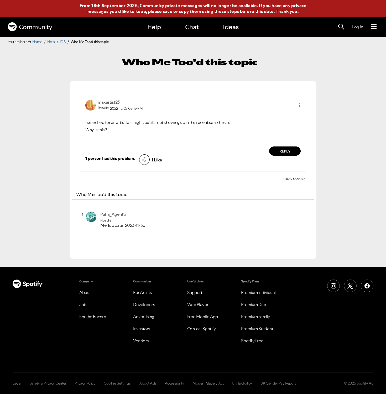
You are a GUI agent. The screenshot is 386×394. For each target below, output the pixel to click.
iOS (63, 41)
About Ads (148, 383)
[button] (299, 105)
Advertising (143, 316)
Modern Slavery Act (207, 383)
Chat (192, 27)
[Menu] (373, 26)
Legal (17, 383)
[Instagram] (333, 286)
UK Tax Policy (242, 383)
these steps (226, 11)
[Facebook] (367, 286)
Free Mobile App (202, 316)
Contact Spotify (201, 329)
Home (37, 41)
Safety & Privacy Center (48, 383)
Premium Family (255, 316)
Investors (141, 329)
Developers (144, 304)
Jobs (83, 304)
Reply (285, 151)
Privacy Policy (85, 383)
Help (154, 27)
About (85, 292)
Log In (357, 27)
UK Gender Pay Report (278, 383)
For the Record (92, 316)
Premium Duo (253, 304)
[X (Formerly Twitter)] (350, 286)
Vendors (141, 341)
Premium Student (257, 329)
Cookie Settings (117, 383)
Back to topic (295, 179)
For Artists (142, 292)
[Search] (341, 26)
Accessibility (174, 383)
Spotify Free (252, 341)
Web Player (197, 304)
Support (194, 292)
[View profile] (90, 105)
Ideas (231, 27)
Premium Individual (258, 292)
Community (35, 27)
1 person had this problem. (110, 158)
